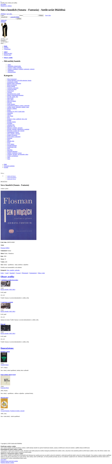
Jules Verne (10, 116)
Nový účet (48, 15)
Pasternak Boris (5, 388)
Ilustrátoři (12, 273)
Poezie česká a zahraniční (13, 136)
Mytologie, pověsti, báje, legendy (15, 130)
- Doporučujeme (11, 72)
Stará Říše (9, 150)
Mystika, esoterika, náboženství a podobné (18, 129)
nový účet (9, 14)
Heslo (21, 15)
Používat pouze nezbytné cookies (9, 461)
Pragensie (9, 138)
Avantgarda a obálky (12, 82)
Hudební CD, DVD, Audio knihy (16, 111)
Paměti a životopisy (12, 135)
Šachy (8, 142)
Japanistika (10, 113)
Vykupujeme (7, 49)
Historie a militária (12, 108)
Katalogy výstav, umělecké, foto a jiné (17, 119)
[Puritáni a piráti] (4, 362)
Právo (8, 139)
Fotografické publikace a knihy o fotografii (18, 105)
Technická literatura (12, 151)
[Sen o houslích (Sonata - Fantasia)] (18, 239)
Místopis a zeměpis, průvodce (15, 127)
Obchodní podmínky (9, 166)
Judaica (9, 114)
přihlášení (3, 14)
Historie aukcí (7, 55)
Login (2, 15)
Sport (8, 148)
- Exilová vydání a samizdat (14, 67)
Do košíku (3, 4)
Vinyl (8, 159)
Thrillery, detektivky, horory (14, 153)
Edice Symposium (12, 79)
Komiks (9, 120)
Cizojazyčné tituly (12, 89)
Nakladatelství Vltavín (13, 132)
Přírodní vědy (10, 141)
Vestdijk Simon (5, 364)
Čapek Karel (10, 91)
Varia (8, 157)
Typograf (18, 273)
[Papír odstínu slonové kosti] (5, 385)
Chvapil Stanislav (5, 411)
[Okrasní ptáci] (4, 408)
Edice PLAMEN (11, 101)
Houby (9, 110)
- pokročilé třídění (14, 17)
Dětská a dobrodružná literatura (15, 95)
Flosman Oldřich (5, 248)
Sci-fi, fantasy (10, 144)
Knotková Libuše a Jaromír (17, 411)
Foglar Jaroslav (11, 104)
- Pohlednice (10, 70)
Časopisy (9, 92)
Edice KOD (10, 98)
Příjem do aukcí (8, 53)
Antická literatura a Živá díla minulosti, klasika (19, 80)
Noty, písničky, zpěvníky (13, 133)
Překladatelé (25, 273)
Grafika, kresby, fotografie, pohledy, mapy (18, 107)
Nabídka (6, 47)
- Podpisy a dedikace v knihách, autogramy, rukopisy (21, 69)
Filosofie (9, 102)
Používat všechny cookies (7, 462)
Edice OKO (10, 99)
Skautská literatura (12, 145)
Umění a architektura (12, 156)
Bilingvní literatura (12, 85)
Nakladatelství (33, 273)
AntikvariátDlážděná (3, 21)
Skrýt (4, 459)
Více (2, 459)
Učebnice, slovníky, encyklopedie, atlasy (17, 154)
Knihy (2, 273)
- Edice (9, 64)
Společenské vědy (12, 147)
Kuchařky (9, 123)
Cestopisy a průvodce (12, 88)
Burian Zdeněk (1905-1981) (8, 289)
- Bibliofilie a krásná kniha (14, 66)
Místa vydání (41, 273)
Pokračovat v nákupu (6, 5)
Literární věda (10, 125)
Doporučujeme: (7, 348)
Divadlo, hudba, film (12, 96)
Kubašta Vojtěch (11, 122)
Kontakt (6, 167)
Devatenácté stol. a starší (13, 93)
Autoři (7, 273)
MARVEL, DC (11, 126)
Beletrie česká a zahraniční (14, 83)
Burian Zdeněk (11, 86)
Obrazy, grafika (7, 276)
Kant (8, 117)
